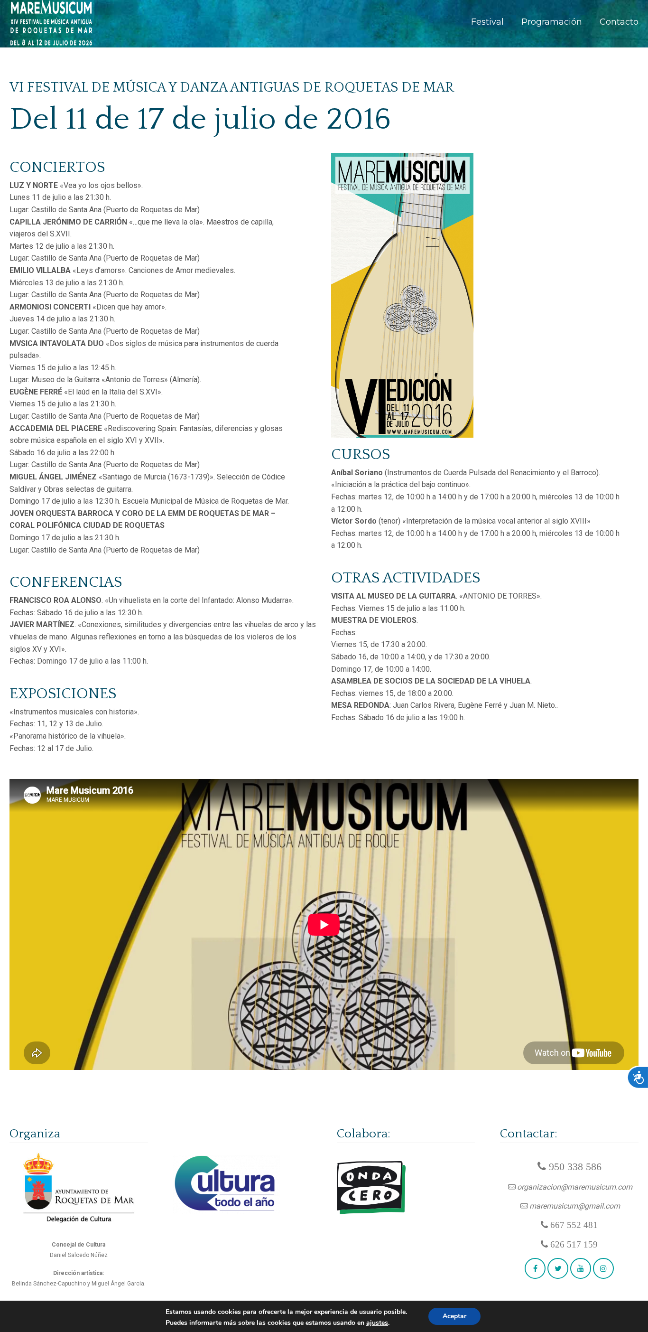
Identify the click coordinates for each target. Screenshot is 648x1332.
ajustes (377, 1323)
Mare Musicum (51, 23)
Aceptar (454, 1316)
